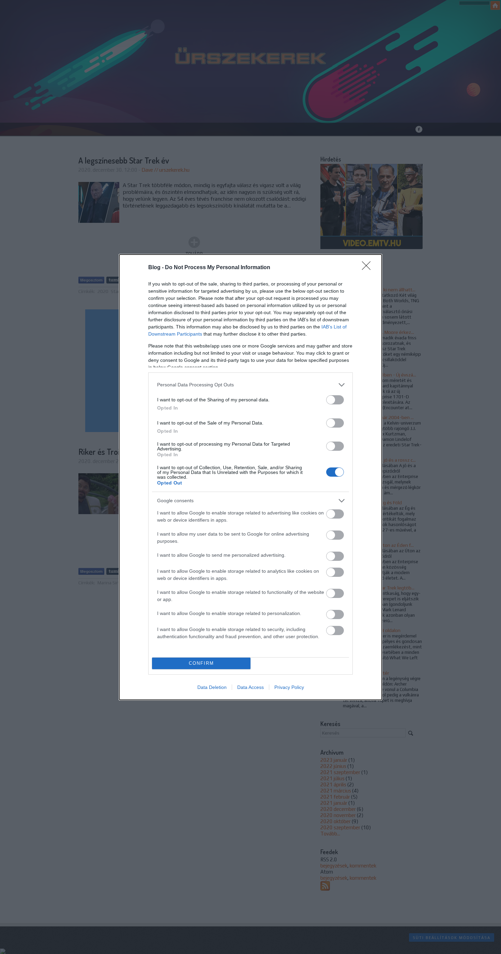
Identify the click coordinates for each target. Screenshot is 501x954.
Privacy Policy (289, 687)
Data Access (250, 687)
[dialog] (250, 477)
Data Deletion (212, 687)
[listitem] (250, 384)
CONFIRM (201, 663)
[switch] (335, 399)
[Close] (368, 267)
